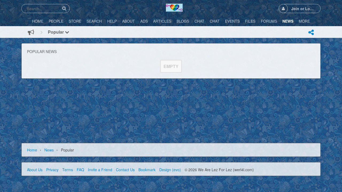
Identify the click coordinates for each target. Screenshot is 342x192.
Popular (56, 32)
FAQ (80, 169)
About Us (34, 169)
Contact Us (125, 169)
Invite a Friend (100, 169)
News (49, 150)
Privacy (52, 169)
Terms (67, 169)
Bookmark (147, 169)
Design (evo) (170, 169)
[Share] (311, 32)
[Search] (64, 8)
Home (32, 150)
